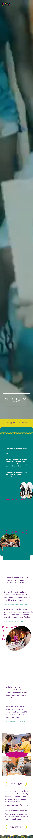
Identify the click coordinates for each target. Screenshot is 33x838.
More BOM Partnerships (16, 532)
